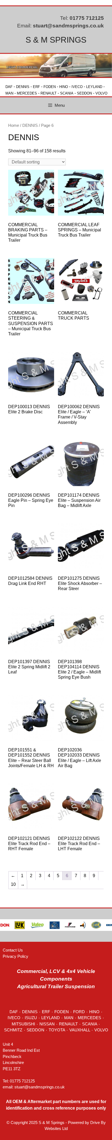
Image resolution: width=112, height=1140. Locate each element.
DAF (9, 87)
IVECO (77, 87)
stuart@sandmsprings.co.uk (68, 26)
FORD (79, 1011)
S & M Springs (56, 39)
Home (13, 125)
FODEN (49, 87)
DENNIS (22, 87)
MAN (9, 93)
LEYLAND (94, 87)
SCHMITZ (13, 1030)
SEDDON (84, 93)
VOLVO (101, 93)
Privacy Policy (15, 956)
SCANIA (66, 93)
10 (13, 884)
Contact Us (13, 950)
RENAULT (49, 93)
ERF (36, 87)
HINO (63, 87)
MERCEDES (27, 93)
